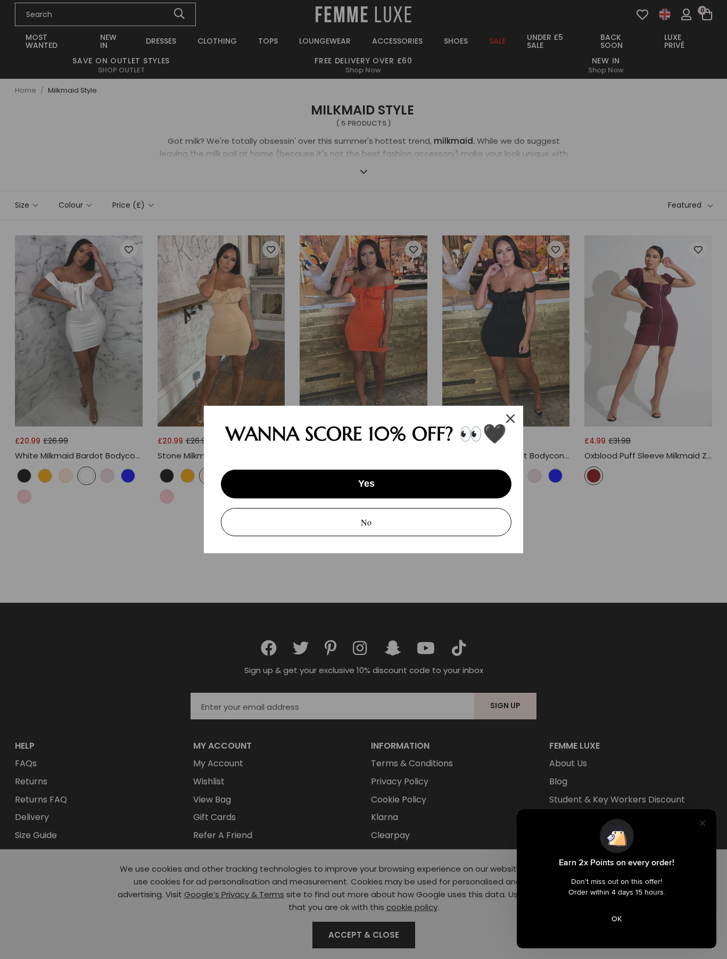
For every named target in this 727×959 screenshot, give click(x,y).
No (366, 522)
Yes (366, 483)
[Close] (510, 418)
